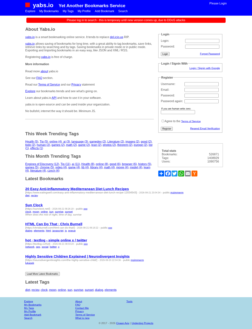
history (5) (144, 164)
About (78, 301)
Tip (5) (44, 141)
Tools (129, 301)
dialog (28, 230)
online (44, 211)
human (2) (43, 144)
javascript (57, 230)
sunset (69, 211)
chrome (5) (47, 167)
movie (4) (122, 167)
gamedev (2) (97, 141)
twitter (53, 246)
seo (38, 246)
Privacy (76, 84)
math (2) (71, 144)
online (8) (102, 164)
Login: (165, 40)
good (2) (146, 141)
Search (123, 11)
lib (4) (85, 167)
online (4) (55, 141)
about (44, 71)
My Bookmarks (49, 11)
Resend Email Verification (205, 128)
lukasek (29, 262)
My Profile (84, 11)
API (54, 97)
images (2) (132, 141)
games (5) (31, 167)
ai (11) (76, 164)
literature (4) (38, 170)
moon (36, 211)
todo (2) (30, 144)
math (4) (109, 167)
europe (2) (140, 144)
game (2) (84, 144)
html (48, 230)
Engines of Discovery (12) (42, 164)
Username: (168, 84)
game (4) (74, 167)
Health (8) (87, 164)
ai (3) (66, 141)
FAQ (39, 77)
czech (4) (53, 170)
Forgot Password (210, 53)
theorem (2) (124, 144)
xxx (85, 208)
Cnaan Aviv (122, 323)
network (29, 246)
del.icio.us (116, 37)
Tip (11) (65, 164)
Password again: (172, 101)
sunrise (59, 211)
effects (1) (36, 148)
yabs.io (43, 5)
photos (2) (109, 144)
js (66, 230)
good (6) (115, 164)
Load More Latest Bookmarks (42, 274)
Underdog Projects (142, 323)
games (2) (58, 144)
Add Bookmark (104, 11)
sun (51, 211)
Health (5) (31, 141)
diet (27, 195)
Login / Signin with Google (204, 68)
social (45, 246)
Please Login (218, 3)
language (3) (79, 141)
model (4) (136, 167)
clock (28, 211)
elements (39, 230)
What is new (82, 317)
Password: (168, 46)
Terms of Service (191, 121)
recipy (34, 195)
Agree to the (172, 121)
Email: (165, 89)
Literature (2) (115, 141)
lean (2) (96, 144)
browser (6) (129, 164)
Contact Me (82, 308)
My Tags (68, 11)
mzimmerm (177, 192)
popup (72, 230)
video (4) (61, 167)
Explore (30, 11)
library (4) (96, 167)
